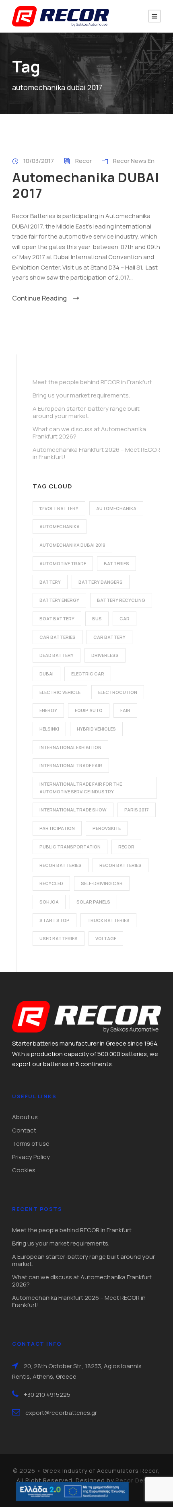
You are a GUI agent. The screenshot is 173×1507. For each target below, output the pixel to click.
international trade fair (70, 765)
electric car (87, 674)
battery (50, 582)
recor (126, 847)
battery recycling (121, 600)
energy (48, 710)
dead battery (56, 655)
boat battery (56, 619)
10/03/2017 (38, 160)
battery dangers (100, 582)
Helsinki (49, 729)
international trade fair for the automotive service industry (80, 788)
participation (57, 828)
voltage (105, 938)
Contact (24, 1130)
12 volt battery (58, 508)
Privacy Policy (31, 1157)
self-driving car (102, 883)
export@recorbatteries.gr (61, 1412)
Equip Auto (89, 710)
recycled (51, 883)
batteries (116, 563)
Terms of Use (30, 1143)
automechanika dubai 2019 (72, 545)
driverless (105, 655)
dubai (46, 674)
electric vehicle (59, 692)
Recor (83, 160)
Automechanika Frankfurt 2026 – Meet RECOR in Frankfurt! (96, 453)
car (124, 619)
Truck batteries (108, 920)
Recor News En (133, 160)
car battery (109, 637)
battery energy (59, 600)
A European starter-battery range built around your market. (86, 412)
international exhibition (70, 747)
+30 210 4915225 (47, 1394)
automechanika (116, 508)
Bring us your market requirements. (81, 395)
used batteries (58, 938)
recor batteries (60, 865)
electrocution (117, 692)
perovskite (107, 828)
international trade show (73, 810)
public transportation (70, 847)
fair (125, 710)
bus (97, 619)
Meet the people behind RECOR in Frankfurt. (93, 382)
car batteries (57, 637)
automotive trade (62, 563)
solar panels (93, 902)
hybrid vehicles (96, 729)
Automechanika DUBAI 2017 (85, 185)
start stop (54, 920)
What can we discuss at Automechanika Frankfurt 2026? (89, 433)
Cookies (23, 1170)
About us (25, 1117)
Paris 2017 (136, 810)
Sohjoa (49, 902)
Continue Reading (39, 298)
